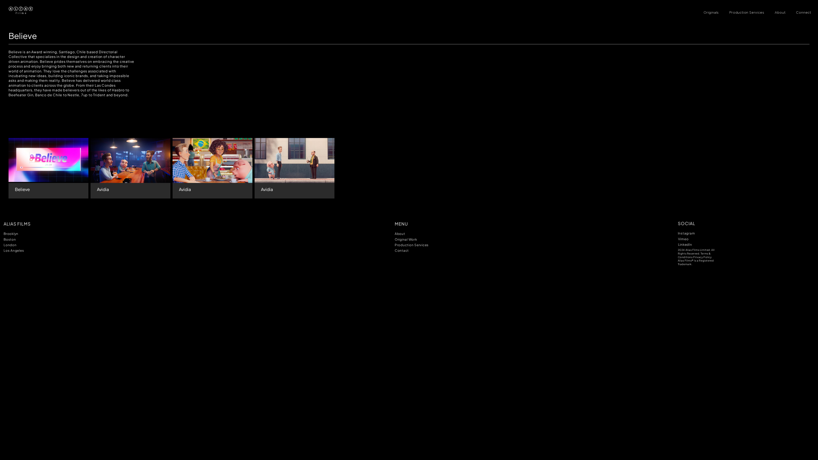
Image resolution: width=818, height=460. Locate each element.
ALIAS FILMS (17, 223)
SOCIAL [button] (686, 223)
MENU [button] (401, 223)
